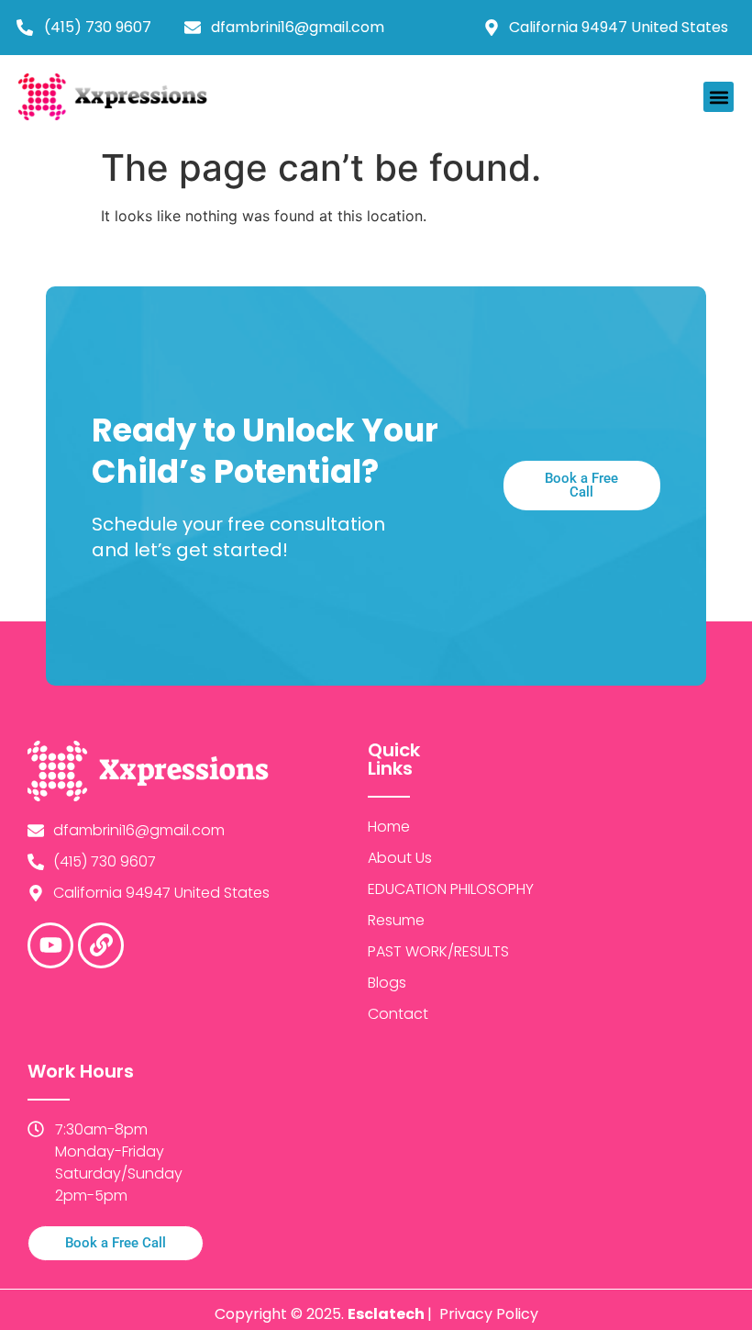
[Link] (101, 945)
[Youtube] (50, 945)
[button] (718, 97)
